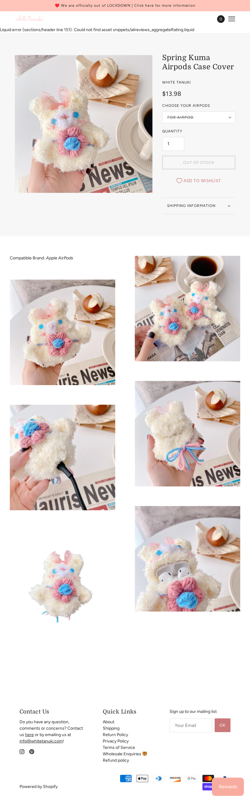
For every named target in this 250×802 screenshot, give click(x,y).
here (29, 734)
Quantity (172, 131)
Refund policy (116, 760)
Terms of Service (119, 747)
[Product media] (62, 332)
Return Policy (115, 734)
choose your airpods (186, 105)
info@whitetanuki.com (41, 741)
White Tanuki (176, 82)
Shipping (111, 728)
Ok (223, 725)
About (108, 721)
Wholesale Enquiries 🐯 (125, 754)
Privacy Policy (116, 741)
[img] (22, 751)
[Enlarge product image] (83, 124)
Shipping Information (191, 206)
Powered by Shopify (39, 786)
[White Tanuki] (30, 19)
